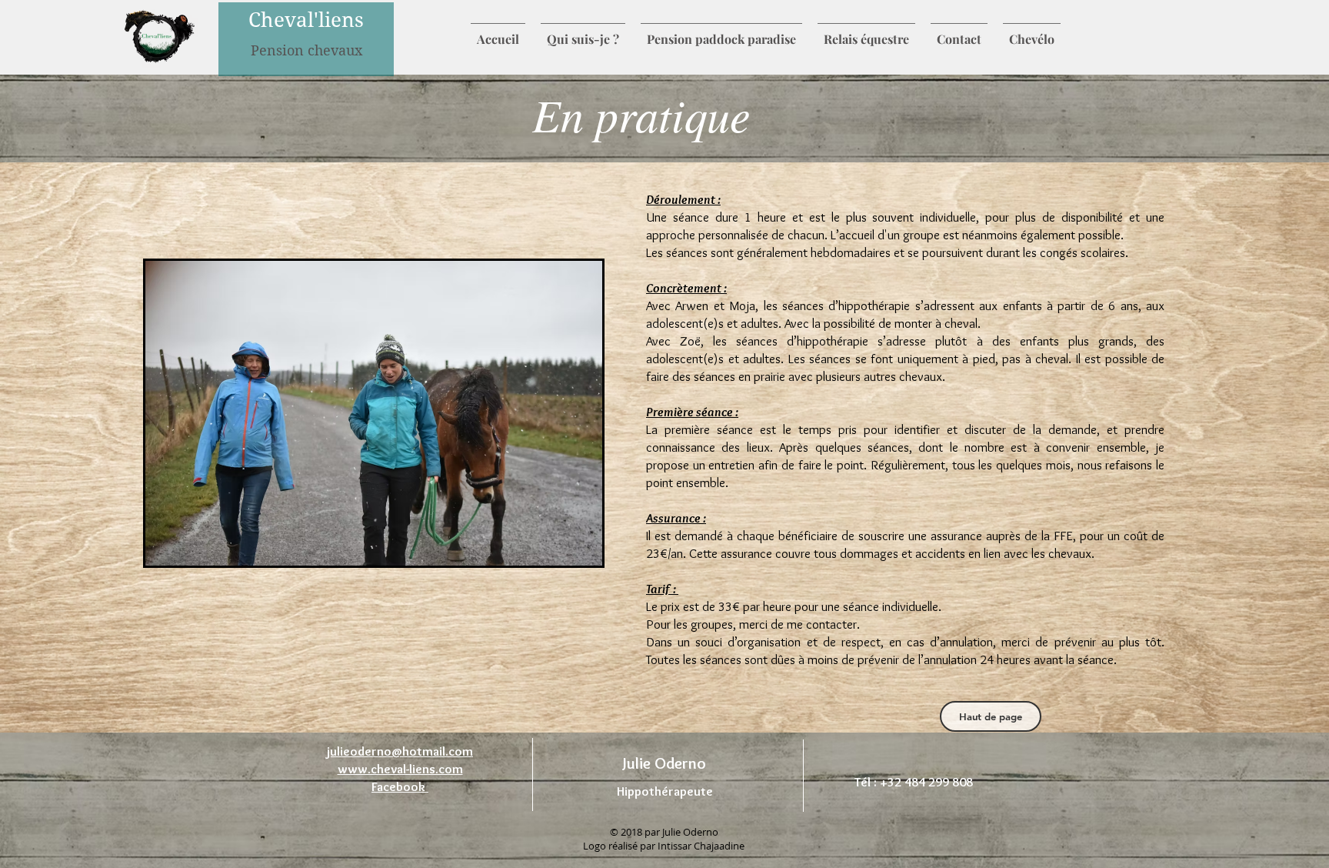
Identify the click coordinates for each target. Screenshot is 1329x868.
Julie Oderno (664, 763)
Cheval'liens (306, 20)
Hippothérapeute (665, 791)
